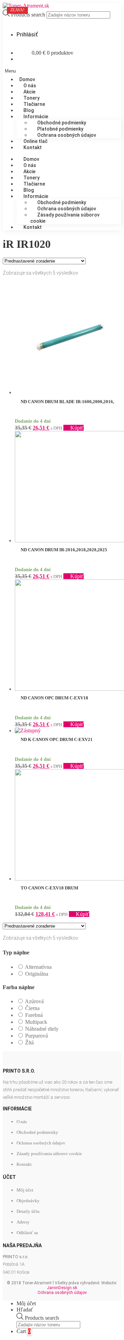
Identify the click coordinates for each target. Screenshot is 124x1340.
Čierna (32, 1008)
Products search (28, 15)
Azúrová (34, 1001)
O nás (22, 1121)
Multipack (36, 1022)
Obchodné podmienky (37, 1132)
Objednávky (28, 1200)
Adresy (23, 1222)
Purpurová (36, 1036)
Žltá (29, 1042)
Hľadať (25, 1310)
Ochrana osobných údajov (66, 135)
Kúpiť (77, 428)
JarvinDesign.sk (62, 1287)
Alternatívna (38, 967)
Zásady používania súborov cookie (65, 218)
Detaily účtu (28, 1211)
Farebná (34, 1015)
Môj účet (25, 1190)
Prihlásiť (27, 34)
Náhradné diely (42, 1029)
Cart (24, 1331)
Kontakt (32, 147)
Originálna (36, 974)
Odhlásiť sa (27, 1232)
